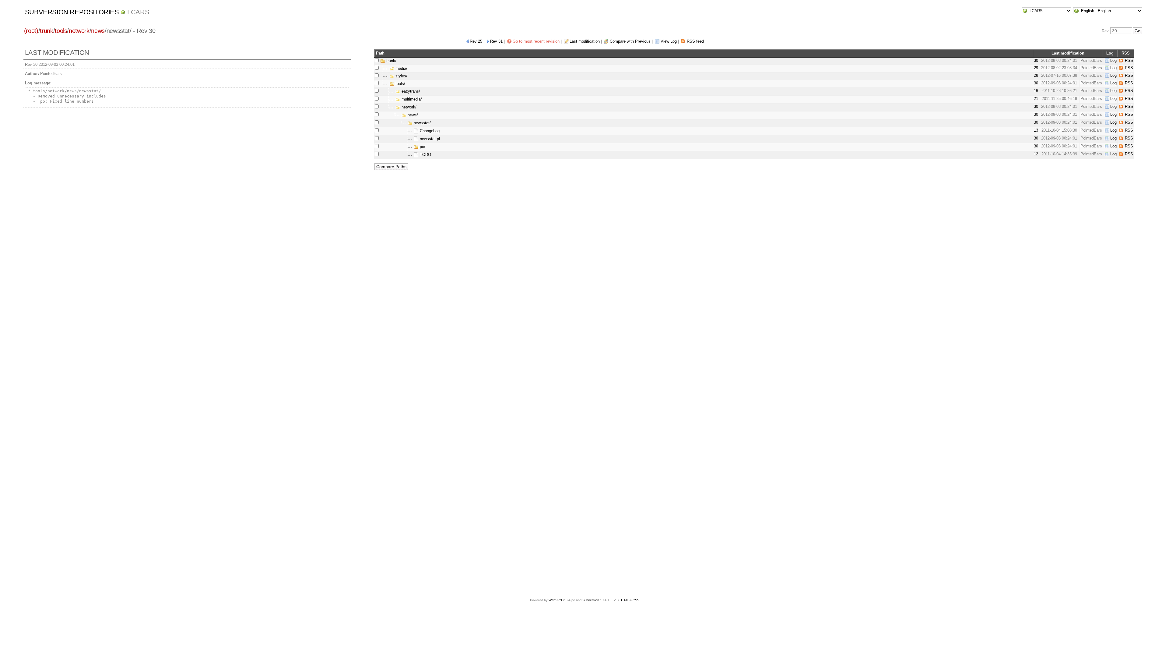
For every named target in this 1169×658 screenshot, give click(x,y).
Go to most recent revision (536, 41)
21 (1036, 98)
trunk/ (390, 60)
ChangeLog (429, 131)
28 (1036, 75)
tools (61, 30)
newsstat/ (421, 123)
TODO (425, 154)
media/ (400, 68)
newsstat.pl (429, 138)
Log (1113, 60)
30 (1036, 60)
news (98, 30)
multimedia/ (411, 99)
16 (1036, 90)
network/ (408, 107)
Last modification (585, 41)
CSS (636, 600)
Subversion (590, 600)
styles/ (400, 76)
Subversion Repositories (72, 12)
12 (1036, 154)
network (79, 30)
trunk (46, 30)
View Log (669, 41)
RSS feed (695, 41)
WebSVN (555, 600)
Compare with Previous (630, 41)
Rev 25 (476, 41)
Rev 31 (496, 41)
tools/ (399, 83)
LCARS (138, 12)
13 (1036, 130)
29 (1036, 67)
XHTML (623, 600)
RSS (1129, 60)
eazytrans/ (410, 91)
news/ (412, 115)
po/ (422, 146)
